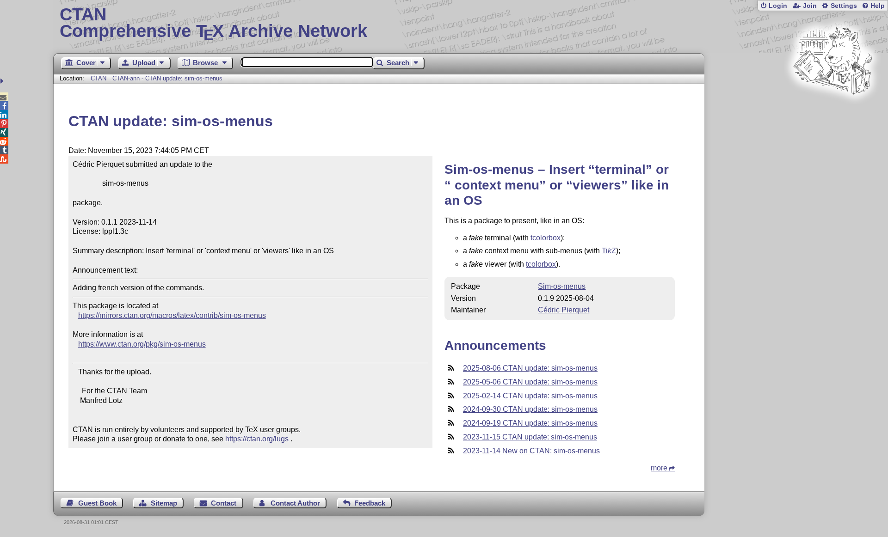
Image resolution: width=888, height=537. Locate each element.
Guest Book (97, 503)
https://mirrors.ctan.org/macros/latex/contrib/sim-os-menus (172, 315)
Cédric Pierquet (563, 310)
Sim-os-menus (562, 286)
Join (810, 5)
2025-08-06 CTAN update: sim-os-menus (530, 368)
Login (778, 5)
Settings (844, 5)
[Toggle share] (3, 81)
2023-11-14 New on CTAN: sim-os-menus (531, 451)
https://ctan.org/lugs (257, 439)
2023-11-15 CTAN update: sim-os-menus (530, 437)
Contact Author (295, 503)
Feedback (369, 503)
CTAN (98, 78)
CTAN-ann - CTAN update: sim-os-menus (167, 78)
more (659, 468)
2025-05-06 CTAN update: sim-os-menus (530, 382)
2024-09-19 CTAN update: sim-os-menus (530, 423)
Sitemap (164, 503)
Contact (223, 503)
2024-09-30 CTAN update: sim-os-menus (530, 409)
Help (877, 5)
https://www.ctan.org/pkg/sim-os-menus (142, 344)
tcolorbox (545, 238)
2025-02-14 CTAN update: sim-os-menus (530, 396)
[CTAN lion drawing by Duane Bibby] (832, 112)
